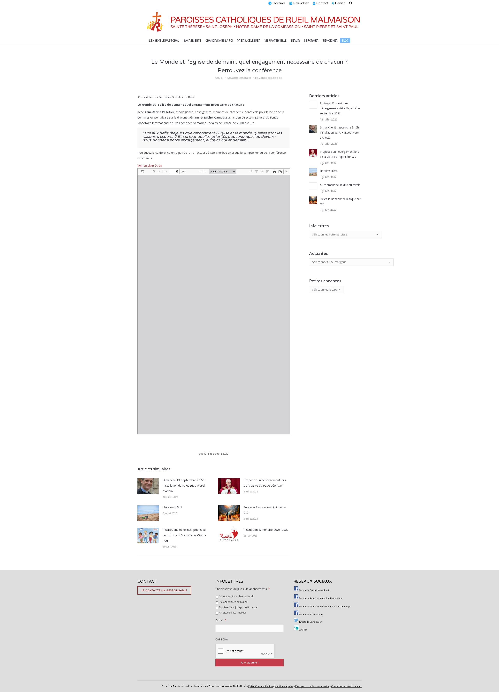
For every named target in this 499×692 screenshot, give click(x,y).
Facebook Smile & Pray (311, 614)
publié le (213, 453)
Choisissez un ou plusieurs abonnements (242, 589)
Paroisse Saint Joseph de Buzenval (238, 607)
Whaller (303, 629)
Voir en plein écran (149, 165)
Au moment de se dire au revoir (340, 185)
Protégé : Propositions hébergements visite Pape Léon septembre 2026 (340, 108)
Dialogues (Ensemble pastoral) (236, 596)
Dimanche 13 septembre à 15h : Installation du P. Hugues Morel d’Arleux (184, 485)
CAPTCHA (221, 639)
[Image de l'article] (148, 486)
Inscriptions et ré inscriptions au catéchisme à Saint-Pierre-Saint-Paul (184, 535)
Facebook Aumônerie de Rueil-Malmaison (320, 598)
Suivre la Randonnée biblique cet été (265, 510)
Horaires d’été (172, 507)
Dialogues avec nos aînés (233, 602)
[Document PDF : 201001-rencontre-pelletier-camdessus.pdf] (213, 301)
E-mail (220, 620)
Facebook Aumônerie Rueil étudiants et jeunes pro (325, 606)
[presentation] (245, 651)
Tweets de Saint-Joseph (310, 622)
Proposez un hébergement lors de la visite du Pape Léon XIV (265, 482)
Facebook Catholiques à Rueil (314, 590)
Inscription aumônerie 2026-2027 (266, 529)
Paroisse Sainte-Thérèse (233, 612)
